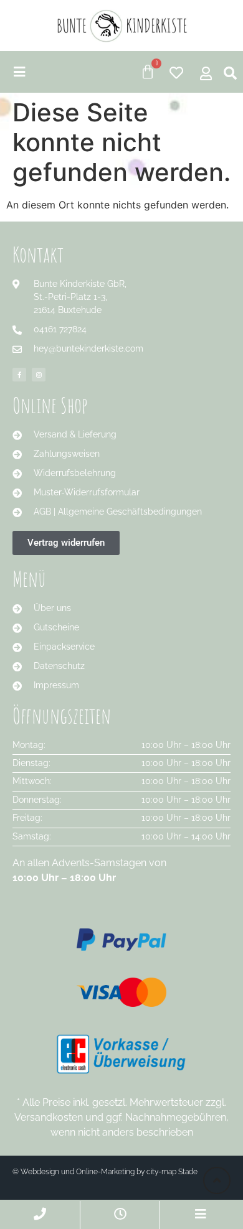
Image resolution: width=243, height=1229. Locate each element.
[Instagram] (38, 374)
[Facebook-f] (19, 374)
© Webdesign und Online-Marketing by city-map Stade (105, 1171)
